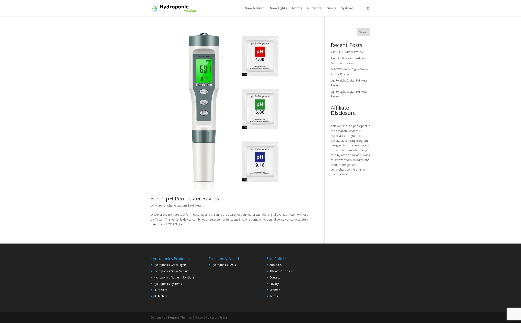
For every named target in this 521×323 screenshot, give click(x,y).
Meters (297, 8)
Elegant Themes (180, 317)
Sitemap (274, 290)
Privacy (274, 284)
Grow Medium (255, 8)
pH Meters (197, 205)
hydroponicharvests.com (170, 205)
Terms (273, 296)
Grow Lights (278, 8)
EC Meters (160, 290)
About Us (275, 265)
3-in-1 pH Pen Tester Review (185, 198)
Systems (347, 8)
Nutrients (314, 8)
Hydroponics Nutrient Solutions (174, 277)
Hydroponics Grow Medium (171, 271)
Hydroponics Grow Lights (170, 265)
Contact (274, 277)
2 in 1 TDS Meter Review (347, 52)
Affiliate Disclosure (281, 271)
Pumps (331, 8)
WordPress (220, 317)
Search (363, 32)
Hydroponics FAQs (223, 265)
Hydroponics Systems (167, 284)
